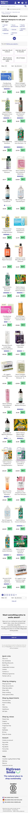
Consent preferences (7, 811)
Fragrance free (6, 725)
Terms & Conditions (14, 648)
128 (10, 118)
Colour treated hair (5, 29)
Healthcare (5, 709)
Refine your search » (12, 44)
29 (23, 554)
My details (5, 746)
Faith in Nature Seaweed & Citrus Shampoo (7, 114)
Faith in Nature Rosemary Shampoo (7, 288)
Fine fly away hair (22, 25)
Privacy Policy (9, 646)
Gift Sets (4, 711)
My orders (5, 744)
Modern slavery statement (18, 811)
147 (10, 234)
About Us (5, 658)
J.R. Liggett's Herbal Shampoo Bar (7, 376)
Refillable (5, 730)
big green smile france (11, 797)
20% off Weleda (20, 58)
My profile (5, 742)
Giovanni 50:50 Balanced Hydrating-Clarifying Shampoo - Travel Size (7, 582)
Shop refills (5, 690)
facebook (22, 805)
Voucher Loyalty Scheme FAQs (11, 759)
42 (23, 147)
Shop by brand (6, 683)
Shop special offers (8, 694)
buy (9, 92)
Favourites (5, 749)
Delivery (4, 761)
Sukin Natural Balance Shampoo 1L (7, 434)
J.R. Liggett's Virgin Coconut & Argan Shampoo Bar (20, 580)
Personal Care (6, 700)
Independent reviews (8, 667)
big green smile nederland (13, 802)
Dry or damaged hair (14, 25)
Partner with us (6, 676)
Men (3, 705)
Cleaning (4, 707)
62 (10, 554)
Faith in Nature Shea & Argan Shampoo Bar (20, 434)
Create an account (7, 740)
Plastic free (5, 719)
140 (10, 292)
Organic (4, 721)
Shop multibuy (6, 692)
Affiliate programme (8, 673)
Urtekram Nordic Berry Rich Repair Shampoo (20, 259)
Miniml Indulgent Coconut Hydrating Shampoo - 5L (20, 376)
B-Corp (4, 732)
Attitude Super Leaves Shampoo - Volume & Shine (20, 317)
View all (14, 601)
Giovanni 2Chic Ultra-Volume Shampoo (7, 492)
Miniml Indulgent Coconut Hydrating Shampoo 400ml (20, 84)
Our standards (6, 660)
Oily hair (14, 29)
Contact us (5, 671)
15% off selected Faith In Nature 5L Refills (7, 59)
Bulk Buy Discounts (7, 663)
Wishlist (4, 751)
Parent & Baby (6, 702)
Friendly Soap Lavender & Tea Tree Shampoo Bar (7, 84)
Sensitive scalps (22, 29)
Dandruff (6, 33)
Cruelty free (5, 723)
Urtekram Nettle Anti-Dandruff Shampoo (20, 114)
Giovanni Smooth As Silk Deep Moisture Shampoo (7, 347)
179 (23, 525)
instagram (24, 805)
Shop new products (7, 686)
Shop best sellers (7, 688)
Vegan (4, 728)
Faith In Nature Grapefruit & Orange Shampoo (7, 230)
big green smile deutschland (13, 800)
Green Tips (5, 665)
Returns (4, 763)
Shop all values (6, 734)
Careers (4, 669)
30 (23, 292)
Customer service (7, 765)
